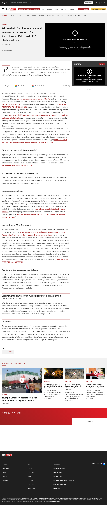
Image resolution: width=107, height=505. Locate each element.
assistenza (90, 498)
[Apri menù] (3, 9)
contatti (96, 498)
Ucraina (73, 9)
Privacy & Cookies (43, 498)
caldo (57, 9)
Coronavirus (71, 16)
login (103, 3)
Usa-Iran (64, 9)
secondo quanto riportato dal (18, 165)
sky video (5, 476)
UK (79, 16)
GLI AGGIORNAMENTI (11, 104)
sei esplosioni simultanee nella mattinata (33, 99)
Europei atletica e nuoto (29, 9)
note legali (58, 476)
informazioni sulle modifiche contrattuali (59, 498)
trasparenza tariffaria (80, 498)
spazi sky (31, 484)
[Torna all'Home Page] (11, 9)
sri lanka (8, 352)
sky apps (31, 473)
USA (63, 16)
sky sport (5, 469)
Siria (84, 16)
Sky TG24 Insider (98, 9)
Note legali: (57, 464)
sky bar (30, 480)
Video (19, 16)
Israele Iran (51, 16)
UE (58, 16)
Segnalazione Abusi (54, 501)
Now (29, 476)
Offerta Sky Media (60, 484)
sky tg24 (5, 473)
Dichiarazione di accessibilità (64, 480)
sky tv (30, 469)
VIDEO (52, 214)
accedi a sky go (96, 464)
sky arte (5, 480)
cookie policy (59, 473)
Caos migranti (47, 9)
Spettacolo (83, 9)
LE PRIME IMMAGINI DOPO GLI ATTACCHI (32, 214)
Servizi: (30, 464)
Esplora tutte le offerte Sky (21, 3)
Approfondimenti (30, 16)
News (13, 16)
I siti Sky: (4, 464)
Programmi (32, 488)
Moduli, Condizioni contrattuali (28, 498)
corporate (57, 488)
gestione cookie (59, 469)
